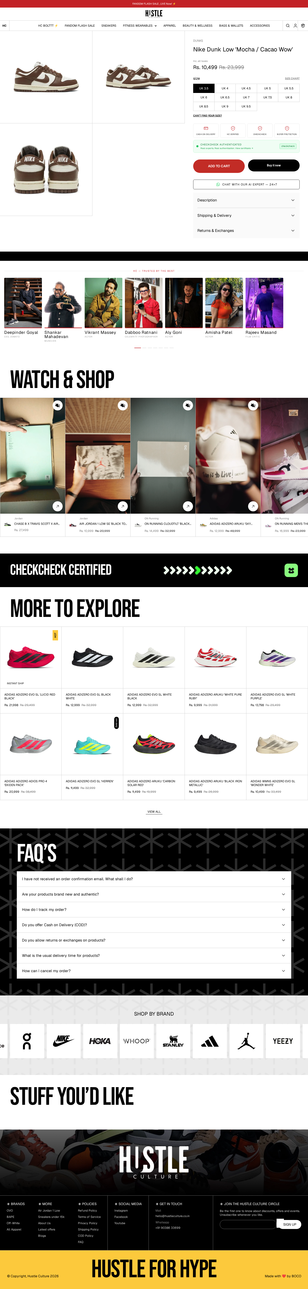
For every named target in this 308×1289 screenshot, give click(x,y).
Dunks (198, 40)
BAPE (10, 1216)
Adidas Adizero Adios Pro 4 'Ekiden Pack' (25, 783)
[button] (58, 405)
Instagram (121, 1210)
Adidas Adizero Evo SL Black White (88, 696)
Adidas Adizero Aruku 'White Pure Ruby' (215, 696)
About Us (44, 1223)
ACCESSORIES (260, 25)
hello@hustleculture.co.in (172, 1216)
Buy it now (274, 165)
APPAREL (169, 25)
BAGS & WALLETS (231, 25)
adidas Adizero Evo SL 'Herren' (89, 781)
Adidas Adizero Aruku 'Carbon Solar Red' (151, 783)
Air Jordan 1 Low (49, 1210)
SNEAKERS (108, 25)
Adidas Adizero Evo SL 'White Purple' (273, 696)
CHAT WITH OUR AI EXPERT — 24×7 (249, 184)
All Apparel (14, 1229)
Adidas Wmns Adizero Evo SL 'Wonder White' (273, 783)
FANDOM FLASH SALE (80, 25)
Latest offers (46, 1229)
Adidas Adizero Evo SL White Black (149, 696)
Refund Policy (87, 1210)
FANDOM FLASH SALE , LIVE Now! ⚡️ (154, 3)
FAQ (80, 1242)
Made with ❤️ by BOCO (283, 1276)
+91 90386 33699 (167, 1228)
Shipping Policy (88, 1229)
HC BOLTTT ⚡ (48, 25)
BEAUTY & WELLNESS (197, 25)
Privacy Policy (87, 1223)
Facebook (121, 1216)
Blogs (42, 1235)
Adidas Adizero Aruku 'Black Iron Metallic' (215, 783)
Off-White (13, 1223)
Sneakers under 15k (51, 1216)
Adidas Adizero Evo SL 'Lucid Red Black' (29, 696)
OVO (10, 1210)
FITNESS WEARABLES (138, 25)
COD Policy (85, 1235)
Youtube (119, 1223)
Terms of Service (89, 1216)
